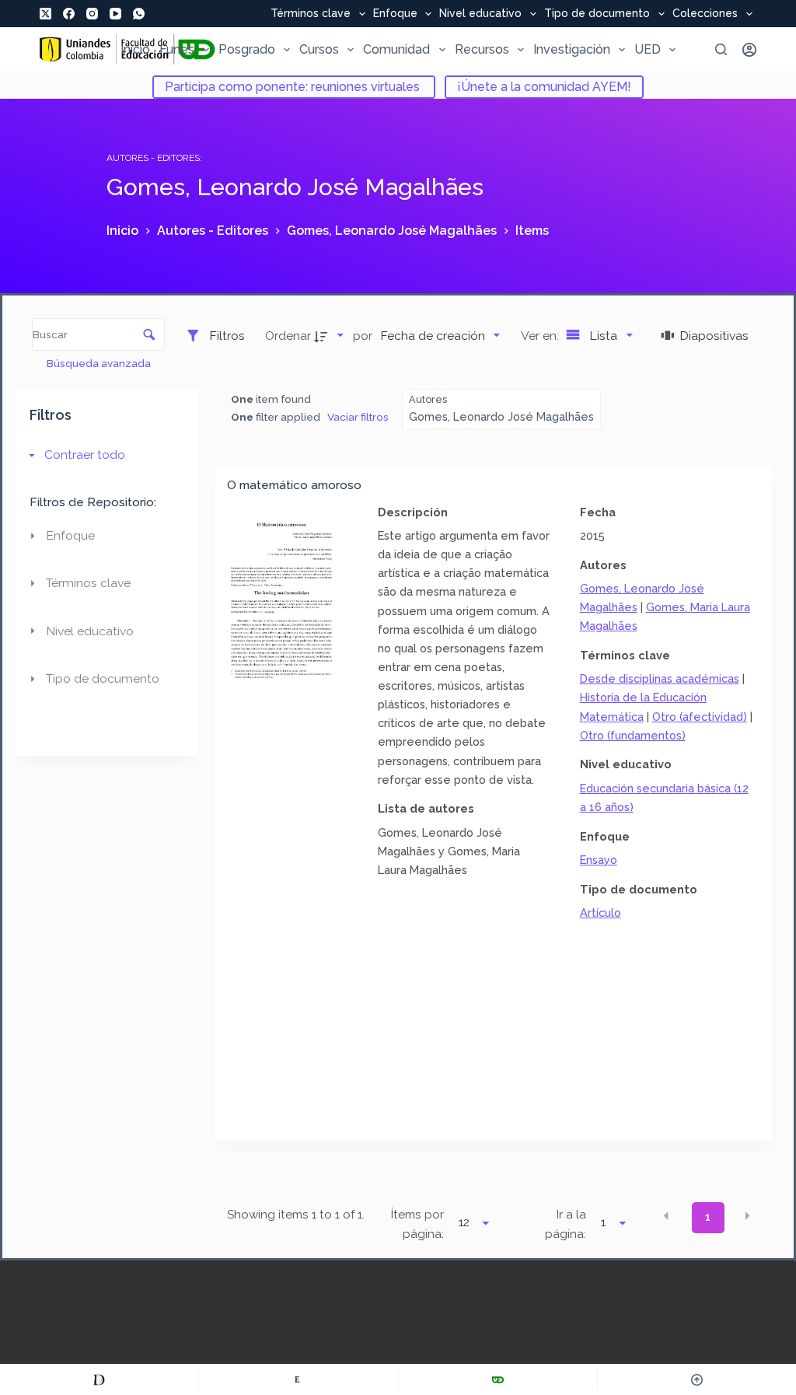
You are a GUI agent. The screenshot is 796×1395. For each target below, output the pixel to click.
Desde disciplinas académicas (659, 678)
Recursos (482, 49)
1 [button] (707, 1217)
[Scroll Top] (697, 1379)
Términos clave (311, 14)
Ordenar (288, 335)
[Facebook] (69, 13)
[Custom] (99, 1379)
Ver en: (541, 335)
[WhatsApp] (139, 13)
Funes (176, 49)
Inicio (135, 49)
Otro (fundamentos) (633, 735)
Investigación (571, 49)
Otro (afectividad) (699, 716)
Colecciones (705, 14)
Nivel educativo (480, 14)
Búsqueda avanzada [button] (100, 363)
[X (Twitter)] (45, 13)
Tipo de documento (597, 14)
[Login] (749, 50)
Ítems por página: (417, 1224)
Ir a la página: (565, 1224)
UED (647, 49)
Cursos (319, 49)
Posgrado (246, 49)
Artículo (600, 912)
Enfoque (395, 14)
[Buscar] (721, 49)
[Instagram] (92, 13)
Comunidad (396, 49)
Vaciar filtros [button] (358, 417)
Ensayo (598, 859)
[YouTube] (115, 13)
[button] (666, 1216)
